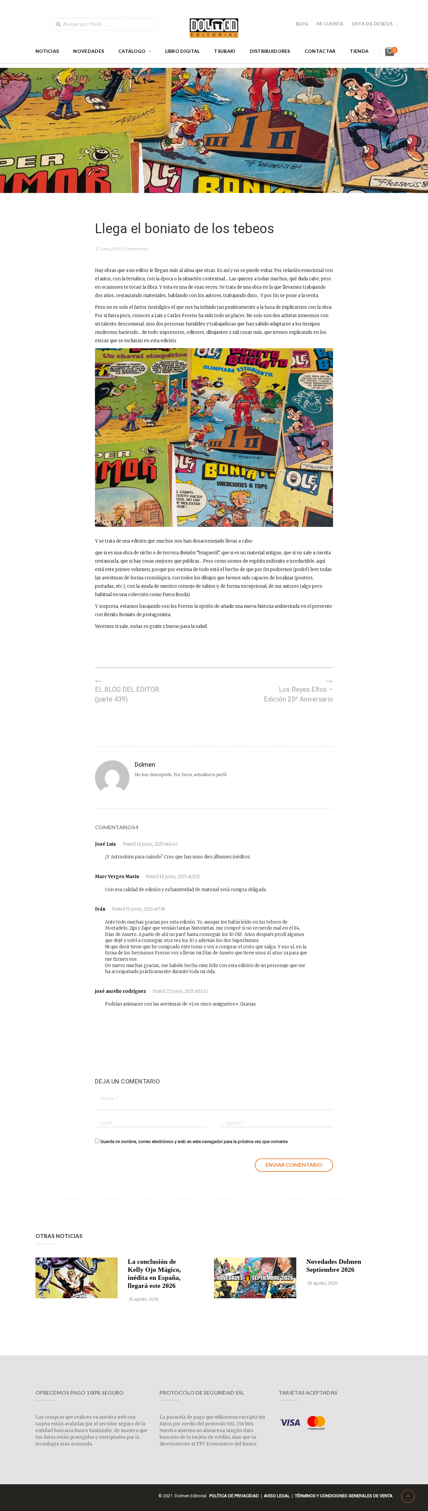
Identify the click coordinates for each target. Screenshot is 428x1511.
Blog (302, 23)
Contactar (320, 51)
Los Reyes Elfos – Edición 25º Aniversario (298, 694)
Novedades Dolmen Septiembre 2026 (333, 1265)
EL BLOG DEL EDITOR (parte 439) (127, 694)
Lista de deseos (372, 23)
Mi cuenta (330, 23)
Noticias (47, 51)
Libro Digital (182, 51)
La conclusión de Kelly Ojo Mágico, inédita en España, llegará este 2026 (154, 1273)
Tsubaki (224, 51)
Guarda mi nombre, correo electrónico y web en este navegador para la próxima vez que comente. (194, 1141)
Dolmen (145, 764)
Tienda (359, 51)
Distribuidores (270, 51)
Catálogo (131, 51)
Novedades (88, 51)
